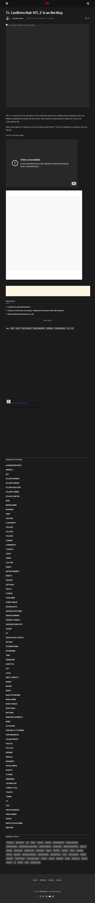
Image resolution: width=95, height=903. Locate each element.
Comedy (9, 540)
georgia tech (55, 854)
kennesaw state (33, 858)
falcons (56, 850)
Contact (58, 880)
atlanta (48, 842)
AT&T (33, 842)
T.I (68, 328)
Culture (9, 563)
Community (11, 545)
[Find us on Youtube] (50, 896)
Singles (9, 757)
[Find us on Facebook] (40, 896)
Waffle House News (14, 823)
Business (10, 509)
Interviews (10, 651)
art (27, 842)
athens (40, 842)
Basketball (57, 846)
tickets (9, 792)
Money (8, 682)
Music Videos (11, 704)
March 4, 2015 (31, 18)
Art (7, 474)
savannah (75, 858)
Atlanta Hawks (12, 492)
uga (26, 862)
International (12, 646)
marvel (44, 858)
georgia (17, 854)
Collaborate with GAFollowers (19, 307)
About (35, 880)
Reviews (9, 752)
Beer (8, 501)
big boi (83, 846)
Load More (47, 320)
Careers (51, 880)
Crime (8, 558)
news (67, 858)
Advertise (43, 880)
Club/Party (11, 523)
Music (8, 691)
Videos (9, 819)
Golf (64, 854)
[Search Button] (88, 3)
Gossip (9, 629)
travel (20, 862)
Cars (8, 514)
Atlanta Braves (12, 479)
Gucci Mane (73, 854)
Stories (9, 774)
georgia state (43, 854)
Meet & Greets (12, 677)
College (9, 527)
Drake (49, 850)
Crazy (8, 554)
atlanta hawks (12, 846)
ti (72, 328)
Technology (11, 783)
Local (8, 673)
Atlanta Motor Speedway (28, 846)
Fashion (9, 580)
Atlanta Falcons (13, 487)
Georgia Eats (11, 607)
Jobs (8, 655)
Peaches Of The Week (15, 730)
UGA (7, 805)
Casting (9, 518)
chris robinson (38, 328)
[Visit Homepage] (47, 3)
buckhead (18, 850)
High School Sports (15, 638)
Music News (11, 699)
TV (7, 801)
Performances (12, 735)
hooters (10, 858)
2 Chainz (10, 842)
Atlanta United (12, 496)
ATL (12, 328)
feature (64, 850)
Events (9, 576)
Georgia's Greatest (14, 624)
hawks (83, 854)
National (10, 713)
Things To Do (11, 788)
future (9, 854)
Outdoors (10, 726)
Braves (9, 850)
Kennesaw (10, 660)
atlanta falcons (72, 842)
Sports (9, 770)
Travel (9, 797)
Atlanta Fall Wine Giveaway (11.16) (20, 314)
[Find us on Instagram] (46, 896)
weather (9, 828)
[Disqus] (47, 365)
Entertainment (12, 571)
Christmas (40, 850)
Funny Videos (11, 602)
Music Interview (13, 695)
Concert (10, 549)
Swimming (10, 779)
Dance (8, 567)
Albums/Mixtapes (13, 465)
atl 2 (18, 328)
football (80, 850)
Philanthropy (12, 739)
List (7, 668)
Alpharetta (19, 842)
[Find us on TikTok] (53, 896)
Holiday (9, 642)
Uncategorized (12, 810)
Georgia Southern (14, 611)
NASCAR (60, 858)
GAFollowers (44, 891)
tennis (9, 862)
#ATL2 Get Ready (13, 273)
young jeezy (35, 862)
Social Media (11, 766)
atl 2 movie (26, 328)
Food (72, 850)
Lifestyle (10, 664)
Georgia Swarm (12, 615)
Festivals (10, 585)
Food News (10, 598)
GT (7, 633)
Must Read (10, 708)
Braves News (11, 505)
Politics (9, 748)
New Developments (14, 717)
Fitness (9, 593)
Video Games (11, 814)
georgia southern (29, 854)
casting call (29, 850)
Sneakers (10, 761)
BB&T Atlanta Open (71, 846)
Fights (9, 589)
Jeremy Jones (18, 18)
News (8, 722)
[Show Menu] (7, 3)
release (50, 328)
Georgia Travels (13, 620)
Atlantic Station (45, 846)
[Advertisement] (48, 291)
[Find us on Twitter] (43, 896)
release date (60, 328)
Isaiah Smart (20, 858)
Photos (9, 744)
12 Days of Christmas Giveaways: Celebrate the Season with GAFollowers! (35, 310)
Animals (9, 470)
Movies (9, 686)
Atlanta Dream (12, 483)
